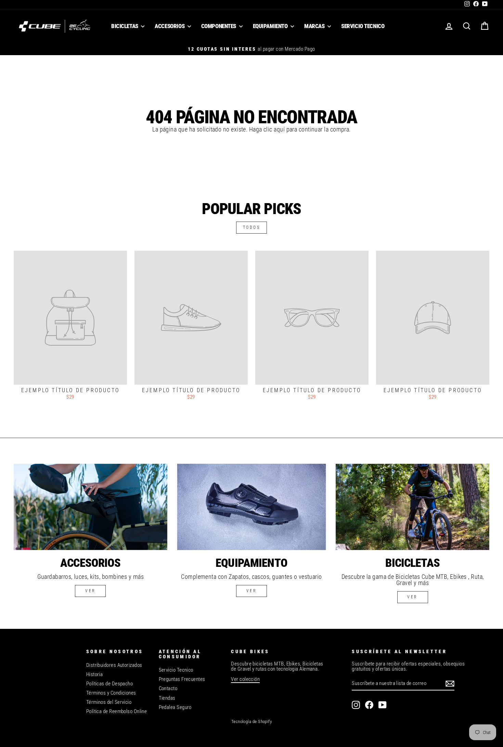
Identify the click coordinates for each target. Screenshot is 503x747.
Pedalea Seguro (175, 707)
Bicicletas (125, 26)
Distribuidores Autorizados (114, 665)
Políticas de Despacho (109, 684)
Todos (251, 227)
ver (90, 590)
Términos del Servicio (108, 702)
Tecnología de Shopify (251, 721)
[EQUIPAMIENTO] (251, 507)
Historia (94, 674)
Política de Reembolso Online (116, 711)
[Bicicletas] (412, 507)
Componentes (219, 26)
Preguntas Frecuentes (182, 679)
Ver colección (245, 679)
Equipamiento (271, 26)
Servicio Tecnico (362, 26)
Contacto (168, 688)
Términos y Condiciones (111, 693)
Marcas (315, 26)
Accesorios (170, 26)
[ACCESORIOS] (90, 507)
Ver (251, 590)
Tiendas (167, 698)
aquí (279, 129)
